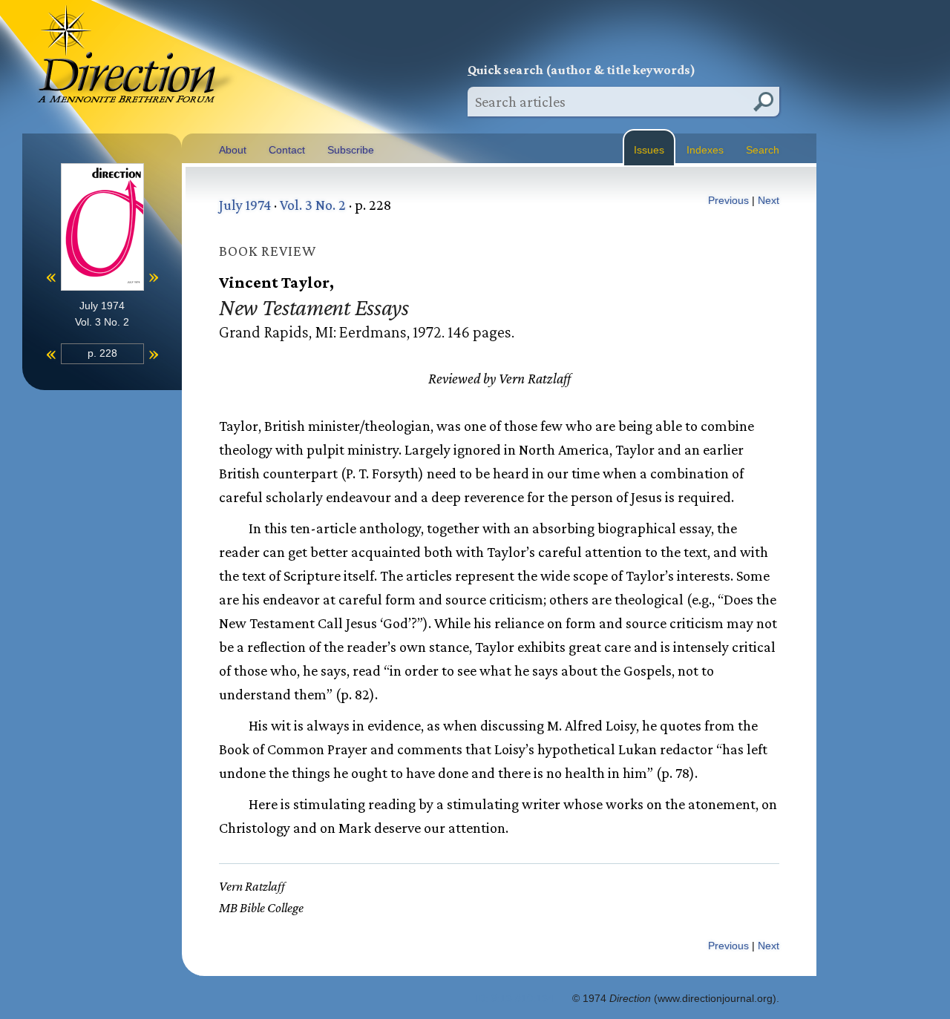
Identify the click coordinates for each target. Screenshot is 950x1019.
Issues (649, 150)
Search (762, 150)
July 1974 (245, 205)
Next (768, 200)
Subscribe (350, 150)
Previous (728, 200)
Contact (287, 150)
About (232, 150)
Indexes (705, 150)
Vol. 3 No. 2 (313, 205)
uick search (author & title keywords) (581, 69)
